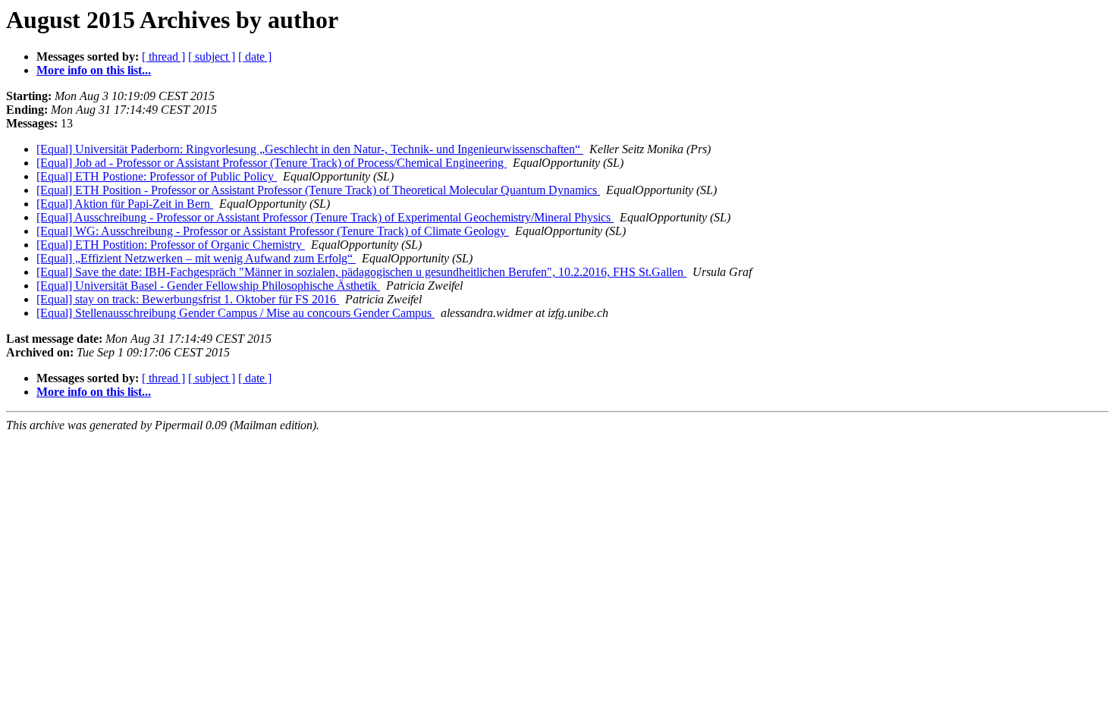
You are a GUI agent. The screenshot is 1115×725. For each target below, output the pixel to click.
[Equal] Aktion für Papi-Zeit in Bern (124, 203)
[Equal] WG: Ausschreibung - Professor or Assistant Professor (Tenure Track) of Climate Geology (272, 230)
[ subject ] (211, 56)
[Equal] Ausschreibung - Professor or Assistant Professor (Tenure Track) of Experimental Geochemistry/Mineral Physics (325, 217)
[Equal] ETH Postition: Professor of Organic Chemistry (170, 244)
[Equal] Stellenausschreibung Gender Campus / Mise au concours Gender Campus (235, 312)
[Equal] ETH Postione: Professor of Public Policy (156, 176)
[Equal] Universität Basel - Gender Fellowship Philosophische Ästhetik (208, 285)
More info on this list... (93, 70)
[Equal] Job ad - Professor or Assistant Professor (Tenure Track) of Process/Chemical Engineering (271, 162)
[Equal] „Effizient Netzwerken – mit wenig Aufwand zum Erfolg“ (196, 258)
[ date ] (255, 56)
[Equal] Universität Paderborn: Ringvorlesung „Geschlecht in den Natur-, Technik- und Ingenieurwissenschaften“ (309, 149)
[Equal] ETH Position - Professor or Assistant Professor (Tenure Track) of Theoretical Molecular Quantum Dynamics (318, 190)
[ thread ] (163, 56)
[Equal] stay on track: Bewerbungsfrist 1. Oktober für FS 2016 (187, 299)
